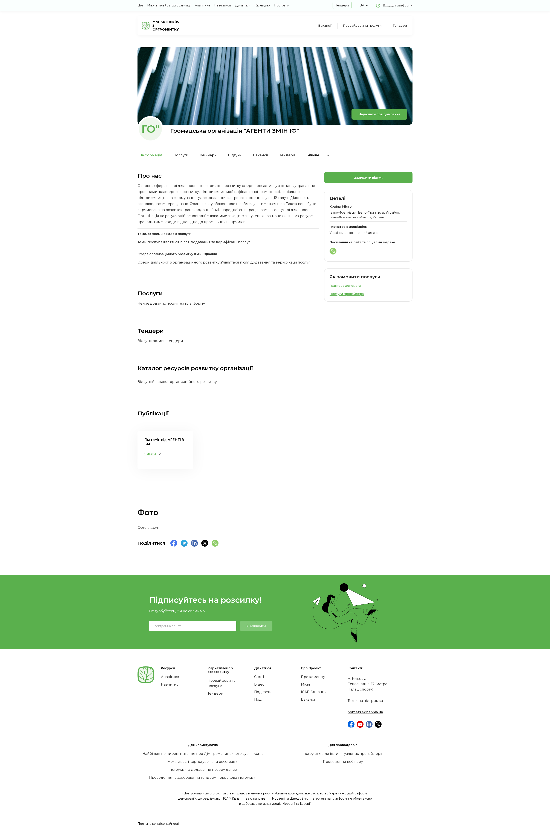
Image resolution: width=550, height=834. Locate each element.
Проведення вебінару (343, 762)
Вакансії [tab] (260, 155)
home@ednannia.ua (365, 712)
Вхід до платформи (397, 5)
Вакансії (325, 26)
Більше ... (314, 155)
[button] (364, 5)
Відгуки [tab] (235, 155)
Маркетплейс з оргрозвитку (169, 5)
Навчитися (222, 5)
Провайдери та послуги (362, 26)
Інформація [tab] (151, 155)
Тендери (342, 5)
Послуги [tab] (180, 155)
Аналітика (202, 5)
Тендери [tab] (287, 155)
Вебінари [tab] (208, 155)
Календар (262, 5)
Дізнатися (242, 5)
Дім (140, 5)
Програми (282, 5)
